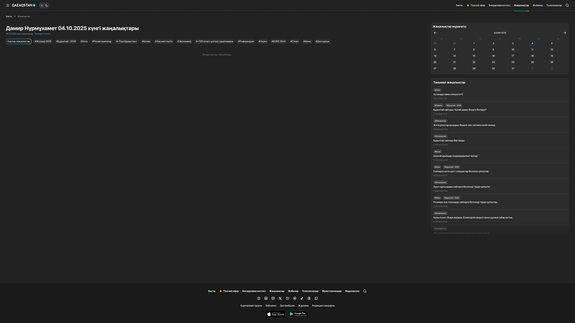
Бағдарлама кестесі (499, 5)
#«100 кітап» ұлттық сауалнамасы (214, 41)
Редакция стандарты (323, 305)
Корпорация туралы (251, 305)
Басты (459, 5)
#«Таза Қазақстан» (126, 41)
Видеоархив (352, 291)
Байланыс (271, 305)
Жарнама (303, 305)
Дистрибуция (287, 305)
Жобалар (538, 5)
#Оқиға (263, 41)
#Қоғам (146, 41)
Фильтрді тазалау (42, 33)
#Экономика (184, 41)
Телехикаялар (554, 5)
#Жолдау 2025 (43, 41)
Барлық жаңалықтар (18, 41)
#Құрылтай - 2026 (66, 41)
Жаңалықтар (521, 5)
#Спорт (294, 41)
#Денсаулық (322, 41)
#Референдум (246, 41)
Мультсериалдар (332, 291)
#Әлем (307, 41)
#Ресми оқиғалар (101, 41)
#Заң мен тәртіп (164, 41)
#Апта (84, 41)
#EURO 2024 (279, 41)
